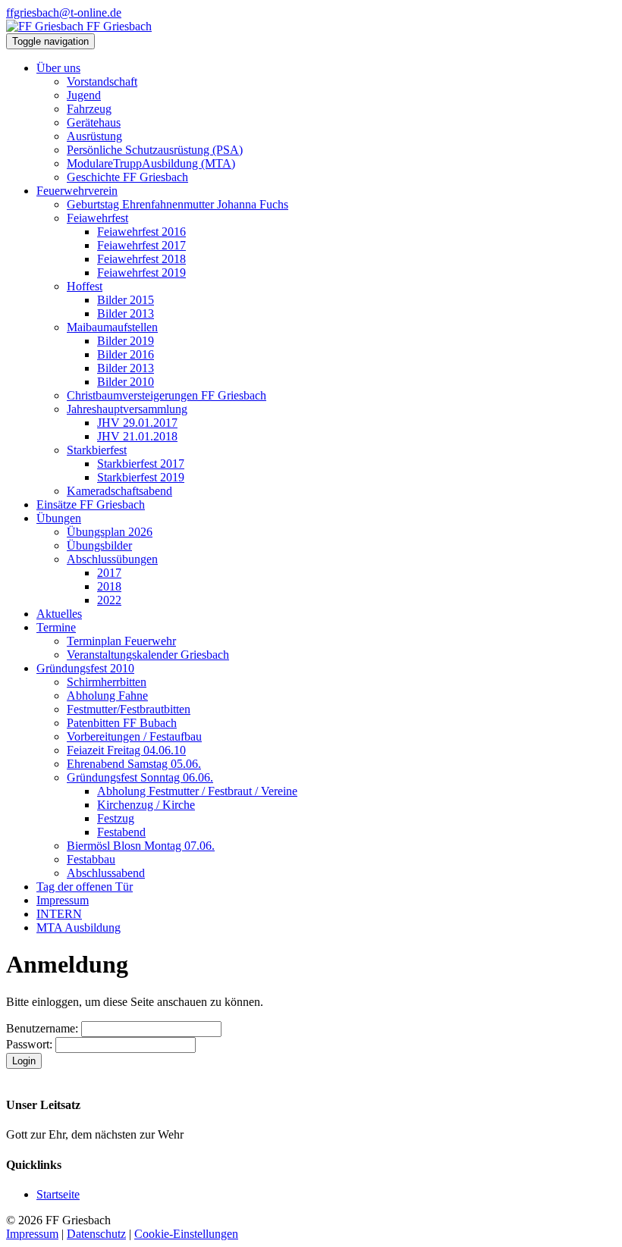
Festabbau (91, 859)
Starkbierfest (97, 449)
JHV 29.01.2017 (137, 422)
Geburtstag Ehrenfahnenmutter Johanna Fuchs (177, 204)
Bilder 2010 (125, 381)
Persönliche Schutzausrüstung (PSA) (155, 149)
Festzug (115, 818)
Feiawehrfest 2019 (141, 272)
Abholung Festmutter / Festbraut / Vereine (197, 791)
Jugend (84, 95)
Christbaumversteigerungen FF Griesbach (166, 395)
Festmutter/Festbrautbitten (128, 709)
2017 (109, 572)
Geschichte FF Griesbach (127, 177)
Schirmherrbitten (106, 681)
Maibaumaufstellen (112, 327)
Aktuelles (59, 613)
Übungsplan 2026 (109, 531)
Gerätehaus (94, 122)
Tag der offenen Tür (84, 886)
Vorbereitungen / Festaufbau (134, 736)
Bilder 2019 (125, 340)
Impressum (62, 900)
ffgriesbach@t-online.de (63, 12)
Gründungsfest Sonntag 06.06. (140, 777)
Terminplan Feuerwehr (121, 640)
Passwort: (29, 1044)
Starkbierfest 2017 (140, 463)
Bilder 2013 (125, 313)
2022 (109, 600)
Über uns (58, 67)
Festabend (121, 832)
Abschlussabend (106, 872)
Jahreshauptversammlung (127, 409)
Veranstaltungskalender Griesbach (148, 654)
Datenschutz (96, 1233)
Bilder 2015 (125, 299)
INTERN (59, 913)
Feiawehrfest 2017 (141, 245)
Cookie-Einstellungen (186, 1233)
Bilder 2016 (125, 354)
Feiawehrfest (97, 217)
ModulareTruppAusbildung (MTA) (151, 163)
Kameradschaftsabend (119, 490)
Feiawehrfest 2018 (141, 258)
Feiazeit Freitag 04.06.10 (126, 750)
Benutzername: (42, 1028)
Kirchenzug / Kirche (146, 804)
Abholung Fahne (107, 695)
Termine (56, 627)
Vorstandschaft (102, 81)
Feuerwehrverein (77, 190)
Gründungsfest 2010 (85, 668)
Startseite (58, 1194)
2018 (109, 586)
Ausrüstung (94, 136)
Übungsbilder (99, 545)
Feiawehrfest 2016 (141, 231)
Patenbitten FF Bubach (122, 722)
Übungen (58, 518)
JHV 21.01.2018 (137, 436)
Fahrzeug (89, 108)
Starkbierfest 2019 (140, 477)
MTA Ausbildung (78, 927)
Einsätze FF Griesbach (90, 504)
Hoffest (84, 286)
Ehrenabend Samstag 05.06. (134, 763)
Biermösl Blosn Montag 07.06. (141, 845)
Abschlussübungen (112, 559)
